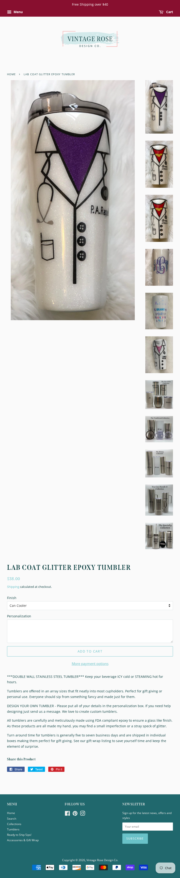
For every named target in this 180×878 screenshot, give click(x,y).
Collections (14, 824)
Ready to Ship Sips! (19, 835)
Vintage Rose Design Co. (102, 860)
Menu (18, 12)
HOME (11, 74)
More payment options (90, 663)
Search (11, 818)
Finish (11, 598)
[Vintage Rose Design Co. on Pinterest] (75, 814)
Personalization (19, 616)
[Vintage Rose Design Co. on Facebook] (67, 814)
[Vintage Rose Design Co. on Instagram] (82, 814)
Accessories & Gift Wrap (23, 840)
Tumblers (13, 829)
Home (11, 813)
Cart (169, 12)
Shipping (13, 587)
